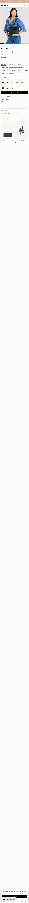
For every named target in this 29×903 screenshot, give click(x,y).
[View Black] (7, 132)
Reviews (19, 64)
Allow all (14, 896)
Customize (24, 901)
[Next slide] (27, 25)
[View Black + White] (21, 132)
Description (3, 64)
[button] (2, 48)
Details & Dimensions (12, 64)
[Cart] (24, 5)
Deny (3, 901)
